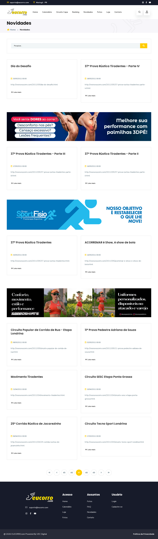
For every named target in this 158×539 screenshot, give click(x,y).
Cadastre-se (117, 506)
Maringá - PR (41, 2)
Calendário (47, 12)
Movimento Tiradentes (27, 377)
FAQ (89, 506)
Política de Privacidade (143, 534)
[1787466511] (143, 45)
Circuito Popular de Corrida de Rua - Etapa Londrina (41, 331)
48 (86, 472)
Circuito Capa (62, 12)
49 (94, 472)
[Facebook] (146, 2)
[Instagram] (143, 2)
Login (114, 501)
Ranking (75, 12)
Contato (118, 12)
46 (71, 472)
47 (79, 472)
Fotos (99, 12)
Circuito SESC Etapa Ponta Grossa (108, 377)
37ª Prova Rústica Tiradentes (31, 242)
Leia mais (17, 92)
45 (64, 472)
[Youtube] (150, 2)
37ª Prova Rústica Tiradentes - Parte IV (112, 66)
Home (35, 12)
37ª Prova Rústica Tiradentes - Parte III (38, 154)
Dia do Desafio (21, 66)
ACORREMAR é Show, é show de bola (110, 242)
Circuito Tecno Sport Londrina (106, 424)
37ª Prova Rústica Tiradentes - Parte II (111, 154)
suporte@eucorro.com (19, 2)
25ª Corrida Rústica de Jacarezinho (36, 424)
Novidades (88, 12)
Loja (108, 12)
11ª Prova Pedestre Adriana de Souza (110, 330)
